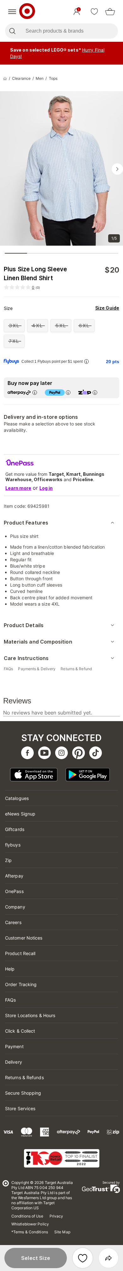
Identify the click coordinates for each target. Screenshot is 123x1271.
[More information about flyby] (86, 361)
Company (15, 906)
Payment (14, 1046)
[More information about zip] (94, 392)
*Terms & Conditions (29, 1232)
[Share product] (108, 1258)
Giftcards (14, 829)
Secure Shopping (23, 1093)
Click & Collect (20, 1031)
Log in (46, 488)
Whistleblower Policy (30, 1224)
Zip (8, 860)
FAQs (10, 1000)
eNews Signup (20, 813)
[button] (35, 1258)
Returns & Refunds (24, 1077)
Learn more (18, 488)
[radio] (14, 325)
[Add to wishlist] (83, 1258)
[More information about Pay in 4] (68, 392)
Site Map (62, 1232)
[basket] (110, 11)
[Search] (12, 31)
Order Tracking (21, 984)
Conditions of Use (27, 1216)
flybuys (12, 844)
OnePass (14, 891)
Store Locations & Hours (30, 1015)
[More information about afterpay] (34, 392)
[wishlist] (94, 11)
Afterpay (14, 875)
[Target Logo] (27, 11)
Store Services (20, 1108)
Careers (13, 922)
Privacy (56, 1216)
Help (10, 969)
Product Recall (20, 953)
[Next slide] (117, 169)
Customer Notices (24, 938)
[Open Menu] (12, 12)
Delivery (13, 1062)
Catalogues (17, 798)
